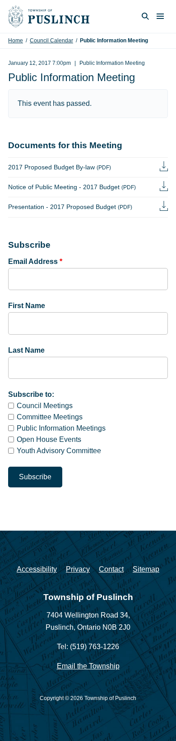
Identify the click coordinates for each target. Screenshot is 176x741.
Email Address (35, 261)
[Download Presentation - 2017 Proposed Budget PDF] (164, 207)
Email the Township (88, 666)
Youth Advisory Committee (59, 451)
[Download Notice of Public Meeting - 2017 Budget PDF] (164, 187)
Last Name (26, 350)
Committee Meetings (50, 417)
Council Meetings (45, 405)
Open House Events (49, 439)
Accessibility (37, 569)
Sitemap (146, 569)
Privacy (78, 569)
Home (15, 40)
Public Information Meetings (61, 428)
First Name (26, 305)
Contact (111, 569)
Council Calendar (51, 40)
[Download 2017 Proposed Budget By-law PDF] (164, 167)
